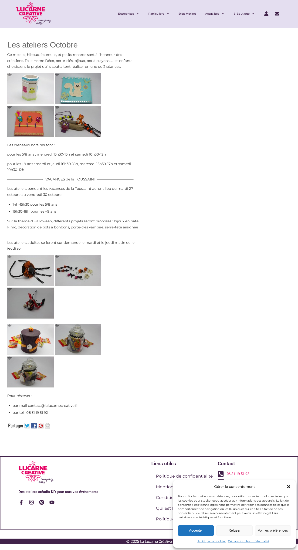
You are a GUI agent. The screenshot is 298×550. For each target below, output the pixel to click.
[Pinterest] (41, 502)
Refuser (234, 530)
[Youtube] (51, 502)
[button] (288, 486)
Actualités (212, 13)
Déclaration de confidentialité (248, 541)
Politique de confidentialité (184, 476)
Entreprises (126, 13)
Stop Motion (187, 13)
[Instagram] (31, 502)
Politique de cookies (211, 541)
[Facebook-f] (21, 502)
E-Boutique (242, 13)
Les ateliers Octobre (42, 44)
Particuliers (156, 13)
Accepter (196, 530)
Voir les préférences (273, 530)
